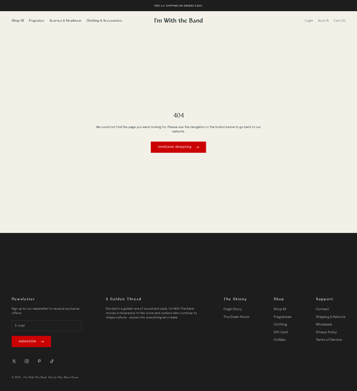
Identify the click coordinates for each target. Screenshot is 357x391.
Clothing (280, 324)
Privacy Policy (326, 332)
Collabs (279, 339)
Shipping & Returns (330, 317)
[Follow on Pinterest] (39, 361)
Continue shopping (174, 147)
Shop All (18, 20)
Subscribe (27, 341)
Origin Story (232, 309)
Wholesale (324, 324)
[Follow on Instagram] (26, 361)
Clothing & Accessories (104, 20)
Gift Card (281, 332)
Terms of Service (329, 339)
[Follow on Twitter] (14, 361)
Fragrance (36, 20)
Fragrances (282, 317)
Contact (322, 309)
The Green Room (236, 317)
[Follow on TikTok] (52, 361)
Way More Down (68, 377)
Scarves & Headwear (66, 20)
